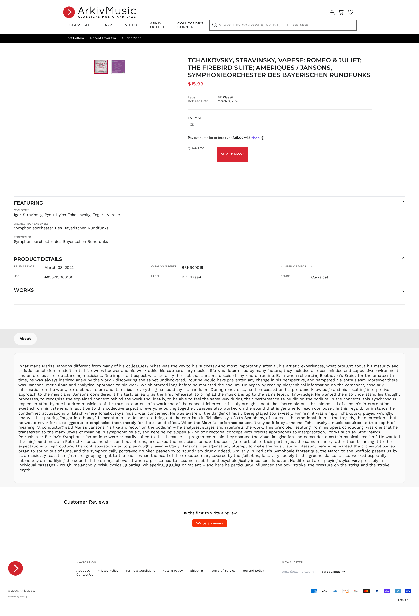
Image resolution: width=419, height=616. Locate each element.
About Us (83, 570)
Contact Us (84, 574)
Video (131, 25)
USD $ (402, 600)
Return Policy (172, 570)
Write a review (209, 523)
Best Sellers (74, 38)
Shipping (196, 570)
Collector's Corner (190, 25)
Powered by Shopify (17, 596)
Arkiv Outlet (157, 25)
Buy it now (232, 154)
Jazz (108, 25)
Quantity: (196, 148)
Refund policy (253, 570)
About (25, 338)
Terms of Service (223, 570)
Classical (79, 25)
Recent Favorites (103, 38)
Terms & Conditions (140, 570)
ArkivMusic (27, 590)
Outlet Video (131, 38)
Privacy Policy (108, 570)
